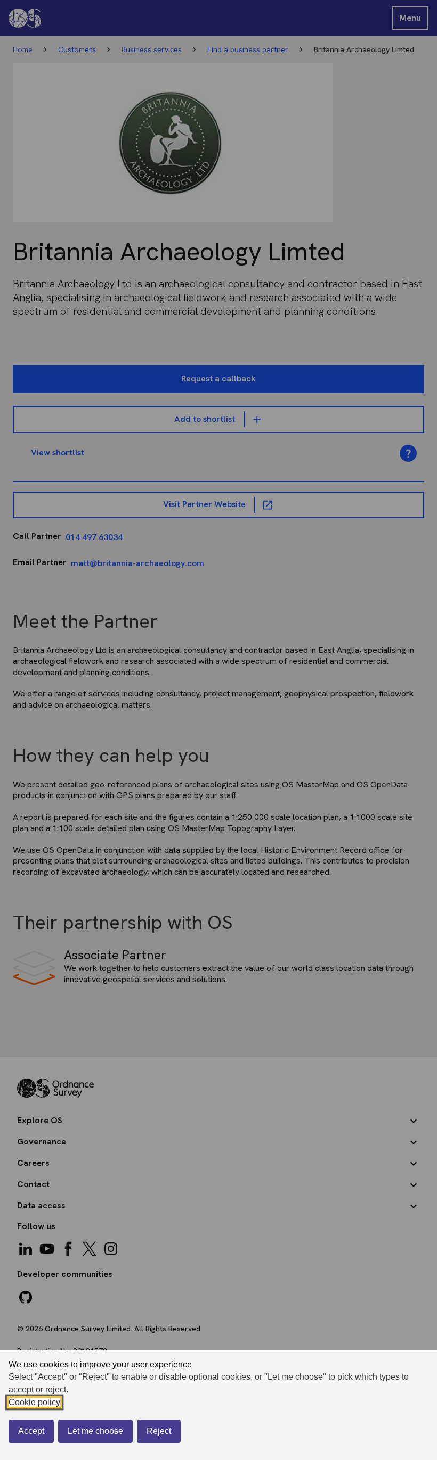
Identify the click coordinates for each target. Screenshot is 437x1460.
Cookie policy (34, 1402)
